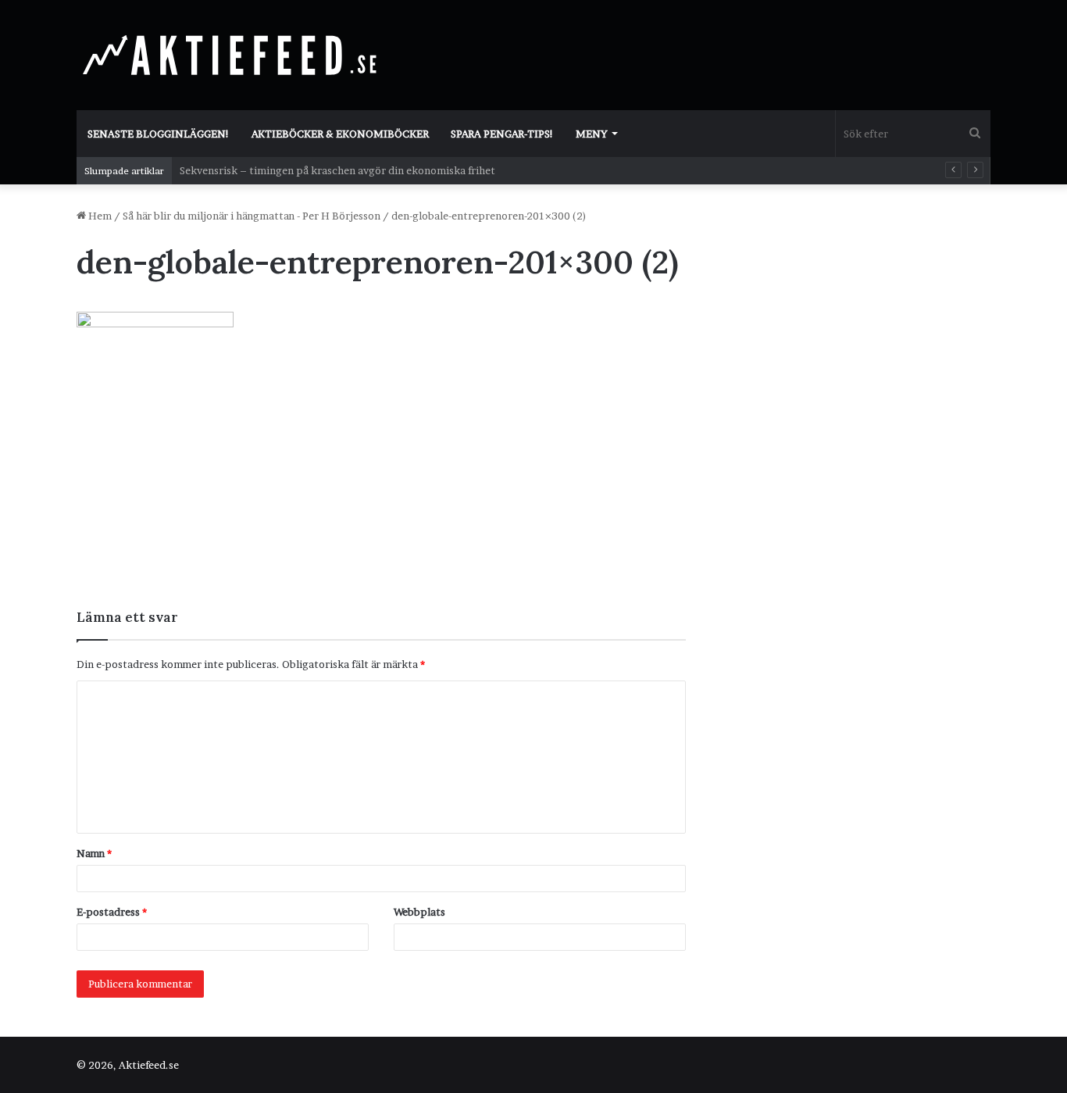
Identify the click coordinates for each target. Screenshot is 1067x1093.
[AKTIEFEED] (233, 54)
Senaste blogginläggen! (158, 133)
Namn (94, 853)
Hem (99, 215)
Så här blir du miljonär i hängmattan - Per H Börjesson (251, 215)
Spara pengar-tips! (502, 133)
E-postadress (112, 911)
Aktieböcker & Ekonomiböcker (340, 133)
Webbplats (419, 911)
